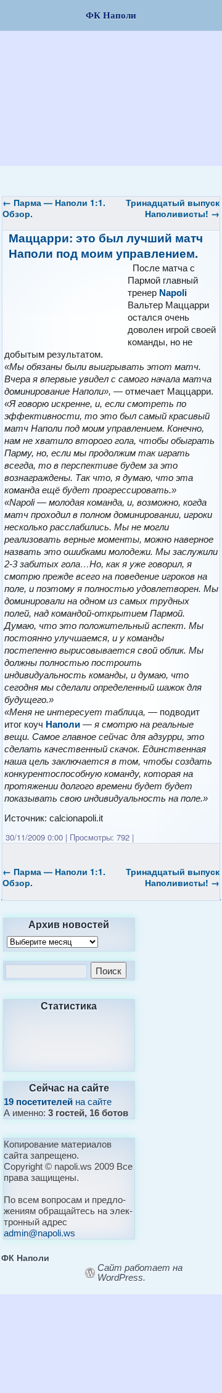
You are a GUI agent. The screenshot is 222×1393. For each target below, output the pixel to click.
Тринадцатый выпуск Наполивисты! (173, 208)
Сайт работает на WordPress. (140, 1273)
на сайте (58, 1101)
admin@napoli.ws (39, 1233)
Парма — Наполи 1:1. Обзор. (53, 208)
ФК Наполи (25, 1257)
